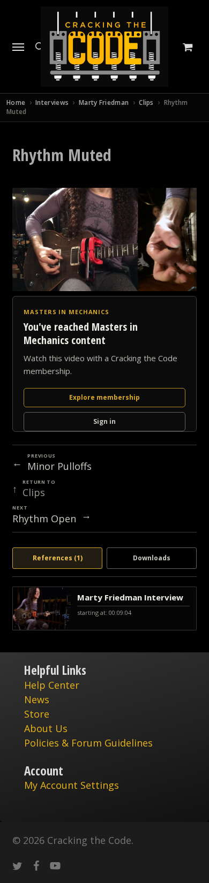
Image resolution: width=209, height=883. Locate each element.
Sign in (104, 421)
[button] (18, 46)
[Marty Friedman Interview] (104, 608)
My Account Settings (71, 785)
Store (36, 713)
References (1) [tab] (58, 557)
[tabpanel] (104, 608)
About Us (46, 728)
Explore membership (104, 397)
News (36, 699)
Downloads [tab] (151, 557)
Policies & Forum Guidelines (88, 742)
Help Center (51, 685)
